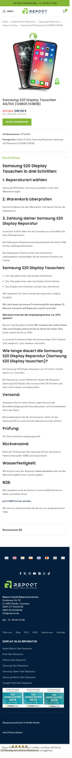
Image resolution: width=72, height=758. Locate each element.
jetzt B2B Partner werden (17, 501)
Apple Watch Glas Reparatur (17, 648)
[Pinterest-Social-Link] (39, 573)
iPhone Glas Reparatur (14, 659)
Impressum (47, 632)
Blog (18, 632)
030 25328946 (25, 3)
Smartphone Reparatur (23, 21)
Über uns (7, 632)
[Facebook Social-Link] (20, 573)
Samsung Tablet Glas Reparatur (19, 671)
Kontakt (61, 632)
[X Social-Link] (24, 573)
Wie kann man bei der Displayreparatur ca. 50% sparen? (32, 316)
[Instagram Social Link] (29, 573)
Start (5, 21)
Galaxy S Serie (10, 25)
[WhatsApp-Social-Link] (44, 573)
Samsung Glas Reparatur (15, 665)
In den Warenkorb (17, 122)
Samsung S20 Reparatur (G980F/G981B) (42, 25)
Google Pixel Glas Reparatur (17, 682)
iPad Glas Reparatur (13, 654)
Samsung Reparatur (49, 21)
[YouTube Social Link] (34, 573)
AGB (35, 632)
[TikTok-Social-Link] (49, 573)
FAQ (26, 632)
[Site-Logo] (35, 11)
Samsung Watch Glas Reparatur (19, 677)
